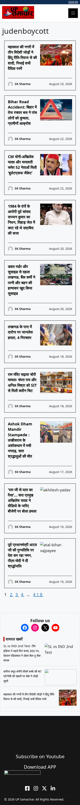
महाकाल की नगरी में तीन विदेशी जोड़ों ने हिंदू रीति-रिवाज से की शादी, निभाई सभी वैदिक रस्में (22, 57)
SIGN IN (73, 2)
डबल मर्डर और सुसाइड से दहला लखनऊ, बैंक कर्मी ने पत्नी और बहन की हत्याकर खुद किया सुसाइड (21, 280)
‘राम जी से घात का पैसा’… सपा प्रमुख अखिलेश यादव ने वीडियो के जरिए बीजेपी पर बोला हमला (22, 500)
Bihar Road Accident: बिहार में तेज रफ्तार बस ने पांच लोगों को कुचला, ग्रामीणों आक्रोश (22, 112)
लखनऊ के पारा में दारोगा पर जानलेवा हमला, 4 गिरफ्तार (20, 332)
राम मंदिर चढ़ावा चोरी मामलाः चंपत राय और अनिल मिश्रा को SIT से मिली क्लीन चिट (22, 382)
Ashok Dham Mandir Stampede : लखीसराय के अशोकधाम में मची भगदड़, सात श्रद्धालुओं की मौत (20, 440)
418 (38, 594)
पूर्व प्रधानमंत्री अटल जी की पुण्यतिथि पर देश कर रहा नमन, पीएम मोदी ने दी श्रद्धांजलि (22, 555)
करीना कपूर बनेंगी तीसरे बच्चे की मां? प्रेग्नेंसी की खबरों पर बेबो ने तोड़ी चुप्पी (22, 676)
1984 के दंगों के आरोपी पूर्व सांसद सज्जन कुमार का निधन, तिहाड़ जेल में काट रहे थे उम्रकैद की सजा (21, 220)
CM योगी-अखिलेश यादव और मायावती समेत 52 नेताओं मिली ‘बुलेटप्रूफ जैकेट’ (22, 164)
